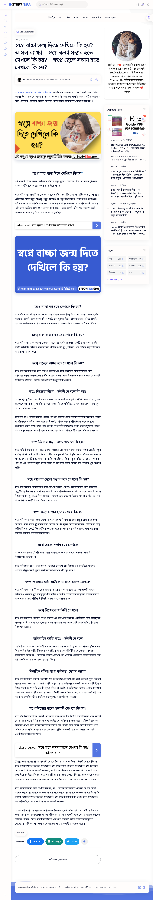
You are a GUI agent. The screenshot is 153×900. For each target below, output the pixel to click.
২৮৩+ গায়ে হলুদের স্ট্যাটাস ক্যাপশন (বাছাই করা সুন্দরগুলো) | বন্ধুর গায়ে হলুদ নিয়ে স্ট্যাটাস (127, 212)
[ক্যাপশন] (126, 204)
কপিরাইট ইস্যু (86, 887)
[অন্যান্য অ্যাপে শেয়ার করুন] (84, 841)
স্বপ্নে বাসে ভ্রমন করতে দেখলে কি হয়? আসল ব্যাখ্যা (63, 750)
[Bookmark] (137, 4)
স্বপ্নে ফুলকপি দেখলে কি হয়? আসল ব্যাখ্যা (53, 225)
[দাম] (60, 18)
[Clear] (85, 4)
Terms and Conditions (28, 887)
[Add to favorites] (91, 79)
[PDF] (76, 18)
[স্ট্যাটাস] (133, 204)
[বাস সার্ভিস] (96, 18)
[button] (142, 4)
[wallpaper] (110, 18)
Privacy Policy (71, 887)
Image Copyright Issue (105, 887)
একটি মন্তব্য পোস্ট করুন (57, 859)
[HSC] (125, 140)
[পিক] (68, 18)
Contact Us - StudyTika (51, 887)
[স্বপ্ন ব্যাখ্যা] (21, 832)
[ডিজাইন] (51, 18)
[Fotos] (85, 18)
